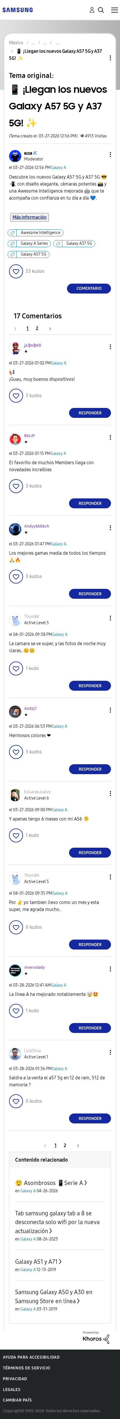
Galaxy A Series (34, 243)
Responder (90, 413)
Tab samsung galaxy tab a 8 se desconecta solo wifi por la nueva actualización (57, 1222)
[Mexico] (17, 9)
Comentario (89, 288)
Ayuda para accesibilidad (31, 1357)
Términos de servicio (26, 1368)
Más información (30, 217)
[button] (100, 154)
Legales (11, 1389)
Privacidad (15, 1378)
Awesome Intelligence (40, 232)
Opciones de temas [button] (100, 57)
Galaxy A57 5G (33, 254)
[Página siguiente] (48, 328)
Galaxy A (58, 167)
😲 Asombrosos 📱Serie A (49, 1182)
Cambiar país (17, 1400)
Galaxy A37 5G (79, 243)
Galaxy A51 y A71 (36, 1261)
